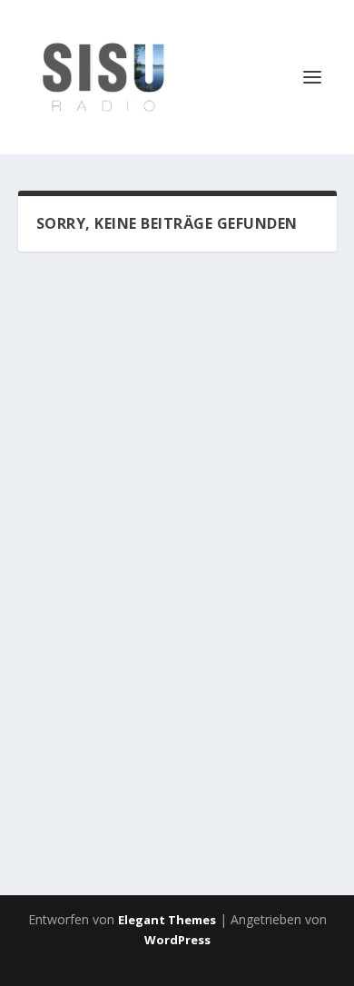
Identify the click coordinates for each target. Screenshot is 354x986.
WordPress (177, 940)
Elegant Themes (167, 920)
